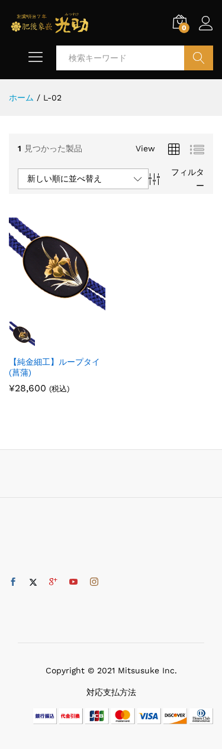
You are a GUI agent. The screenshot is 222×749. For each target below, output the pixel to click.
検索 (198, 58)
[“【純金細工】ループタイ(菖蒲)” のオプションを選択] (43, 307)
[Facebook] (13, 582)
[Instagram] (94, 582)
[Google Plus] (53, 582)
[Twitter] (33, 582)
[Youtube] (73, 582)
